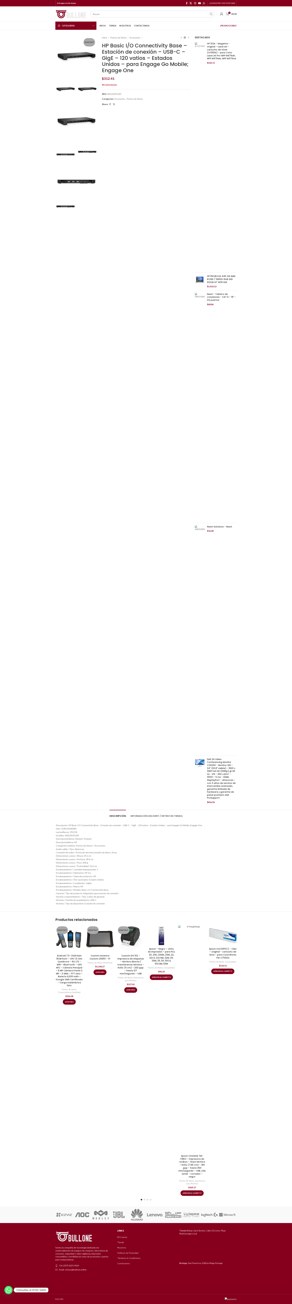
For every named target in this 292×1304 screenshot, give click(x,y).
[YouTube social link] (199, 3)
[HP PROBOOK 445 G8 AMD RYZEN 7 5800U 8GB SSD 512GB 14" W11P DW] (200, 281)
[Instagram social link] (195, 3)
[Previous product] (181, 37)
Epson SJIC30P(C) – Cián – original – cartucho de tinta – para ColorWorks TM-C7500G (222, 953)
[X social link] (191, 3)
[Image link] (74, 1236)
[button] (59, 1215)
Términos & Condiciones (129, 1258)
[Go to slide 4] (150, 1199)
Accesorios (135, 37)
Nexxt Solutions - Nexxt (219, 526)
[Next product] (188, 37)
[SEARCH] (211, 13)
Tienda (120, 1242)
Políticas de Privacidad (127, 1253)
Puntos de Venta (118, 37)
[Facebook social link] (187, 3)
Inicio (104, 37)
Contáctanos (123, 1263)
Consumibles (169, 967)
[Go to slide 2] (144, 1199)
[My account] (222, 14)
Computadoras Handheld (69, 992)
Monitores (107, 962)
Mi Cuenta (122, 1237)
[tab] (117, 814)
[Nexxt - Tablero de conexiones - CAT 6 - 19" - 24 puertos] (200, 407)
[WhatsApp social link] (204, 3)
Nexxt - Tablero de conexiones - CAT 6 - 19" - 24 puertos (221, 297)
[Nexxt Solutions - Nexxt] (200, 639)
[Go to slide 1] (141, 1199)
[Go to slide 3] (147, 1199)
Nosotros (121, 1247)
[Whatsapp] (8, 1290)
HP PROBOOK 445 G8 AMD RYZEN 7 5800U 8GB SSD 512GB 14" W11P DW (221, 279)
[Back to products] (185, 37)
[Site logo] (71, 13)
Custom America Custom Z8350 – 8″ (100, 957)
